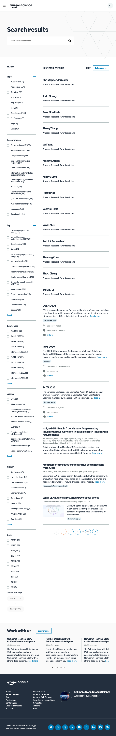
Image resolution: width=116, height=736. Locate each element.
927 (87, 531)
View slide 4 (61, 667)
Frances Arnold (51, 160)
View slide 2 (55, 667)
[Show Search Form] (110, 5)
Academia (10, 708)
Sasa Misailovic (51, 112)
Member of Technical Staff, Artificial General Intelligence (21, 640)
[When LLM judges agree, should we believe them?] (53, 511)
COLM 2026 (49, 305)
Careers (36, 706)
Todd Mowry (50, 96)
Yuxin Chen (49, 225)
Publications (11, 700)
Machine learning (50, 320)
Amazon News (39, 691)
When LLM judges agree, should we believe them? (71, 497)
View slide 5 (64, 667)
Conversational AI (74, 519)
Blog (7, 697)
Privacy (31, 726)
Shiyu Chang (50, 273)
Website (50, 335)
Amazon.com (10, 726)
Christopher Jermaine (55, 80)
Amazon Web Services (42, 697)
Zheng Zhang (50, 128)
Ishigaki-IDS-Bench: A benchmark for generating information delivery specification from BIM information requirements (75, 431)
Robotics (47, 361)
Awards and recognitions (44, 700)
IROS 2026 (49, 346)
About (8, 691)
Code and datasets (14, 706)
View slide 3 (58, 667)
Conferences (11, 703)
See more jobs (43, 631)
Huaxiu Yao (49, 192)
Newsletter (37, 703)
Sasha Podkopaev (69, 501)
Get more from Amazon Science (92, 692)
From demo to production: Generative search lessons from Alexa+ (73, 466)
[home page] (20, 5)
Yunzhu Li (48, 289)
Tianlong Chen (51, 257)
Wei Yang (48, 144)
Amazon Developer (41, 694)
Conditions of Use (22, 726)
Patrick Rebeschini (54, 241)
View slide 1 (52, 667)
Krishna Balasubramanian (52, 501)
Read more (95, 316)
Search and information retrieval (55, 486)
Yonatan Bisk (50, 209)
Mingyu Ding (50, 176)
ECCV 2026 (49, 387)
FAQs (35, 708)
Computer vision (49, 402)
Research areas (12, 694)
